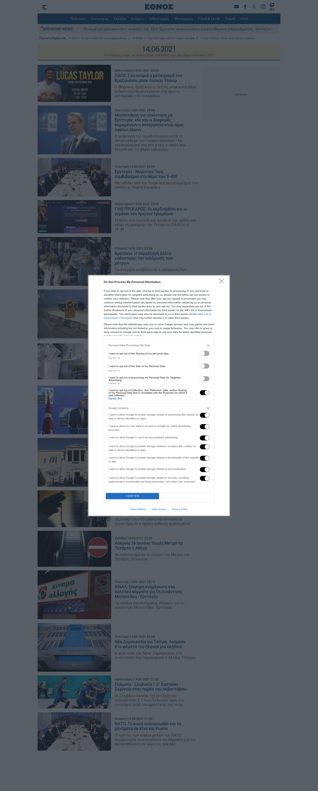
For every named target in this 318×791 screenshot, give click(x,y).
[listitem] (159, 345)
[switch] (204, 353)
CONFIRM (132, 496)
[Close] (222, 282)
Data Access (159, 509)
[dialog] (159, 395)
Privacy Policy (180, 509)
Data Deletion (138, 509)
